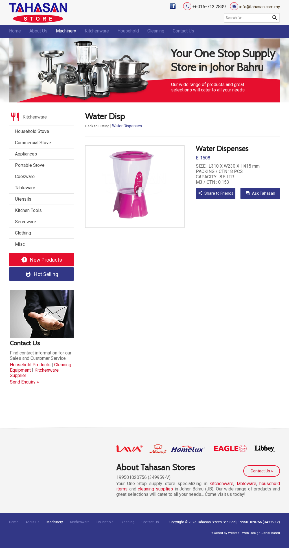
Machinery (66, 31)
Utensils (23, 199)
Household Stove (32, 131)
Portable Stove (30, 165)
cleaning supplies (155, 489)
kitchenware (221, 483)
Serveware (25, 221)
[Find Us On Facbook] (173, 6)
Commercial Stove (33, 142)
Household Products (30, 364)
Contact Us (183, 31)
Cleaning (155, 31)
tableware (246, 483)
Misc (20, 244)
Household (128, 31)
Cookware (25, 176)
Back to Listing (97, 126)
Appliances (26, 154)
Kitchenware (97, 31)
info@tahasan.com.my (259, 7)
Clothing (23, 233)
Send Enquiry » (24, 382)
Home (15, 31)
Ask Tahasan (260, 193)
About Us (38, 31)
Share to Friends (215, 193)
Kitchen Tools (28, 210)
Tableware (25, 187)
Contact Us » (262, 471)
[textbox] (248, 17)
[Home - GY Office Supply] (38, 21)
